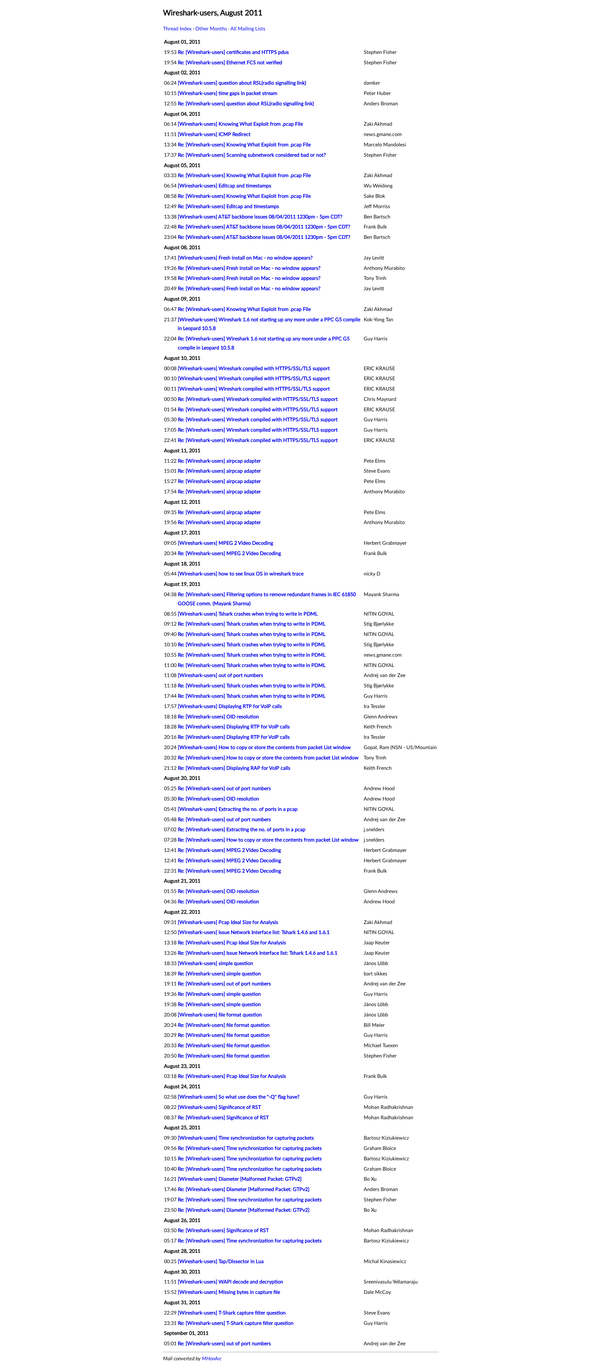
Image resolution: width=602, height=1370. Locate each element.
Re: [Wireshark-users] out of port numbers (224, 788)
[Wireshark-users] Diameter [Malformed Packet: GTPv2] (240, 1179)
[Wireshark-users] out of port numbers (220, 675)
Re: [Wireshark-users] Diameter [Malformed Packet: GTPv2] (243, 1189)
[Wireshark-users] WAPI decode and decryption (230, 1281)
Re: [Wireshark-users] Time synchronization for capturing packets (250, 1148)
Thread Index (177, 28)
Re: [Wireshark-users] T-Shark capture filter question (235, 1323)
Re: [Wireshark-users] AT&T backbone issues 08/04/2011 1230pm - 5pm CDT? (264, 226)
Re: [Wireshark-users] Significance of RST (223, 1117)
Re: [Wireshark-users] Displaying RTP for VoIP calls (234, 726)
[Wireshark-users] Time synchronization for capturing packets (246, 1138)
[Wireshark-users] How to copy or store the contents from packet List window (264, 747)
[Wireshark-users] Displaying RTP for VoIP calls (230, 706)
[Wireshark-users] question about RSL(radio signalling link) (242, 83)
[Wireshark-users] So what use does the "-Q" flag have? (238, 1097)
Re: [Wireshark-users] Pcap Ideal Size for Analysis (232, 942)
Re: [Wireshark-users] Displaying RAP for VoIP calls (234, 768)
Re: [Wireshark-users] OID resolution (218, 716)
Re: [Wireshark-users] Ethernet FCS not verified (230, 62)
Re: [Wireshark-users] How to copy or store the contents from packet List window (268, 757)
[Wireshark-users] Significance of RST (219, 1107)
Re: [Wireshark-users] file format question (224, 1025)
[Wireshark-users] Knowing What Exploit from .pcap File (240, 124)
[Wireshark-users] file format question (220, 1014)
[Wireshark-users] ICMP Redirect (214, 134)
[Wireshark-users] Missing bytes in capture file (229, 1292)
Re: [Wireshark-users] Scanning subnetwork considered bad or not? (252, 155)
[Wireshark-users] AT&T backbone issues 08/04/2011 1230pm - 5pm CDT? (260, 216)
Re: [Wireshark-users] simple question (219, 973)
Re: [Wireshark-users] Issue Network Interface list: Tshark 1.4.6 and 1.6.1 (257, 953)
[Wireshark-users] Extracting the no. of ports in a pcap (238, 809)
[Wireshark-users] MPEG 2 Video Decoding (225, 543)
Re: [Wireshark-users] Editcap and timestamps (228, 206)
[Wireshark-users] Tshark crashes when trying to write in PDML (248, 614)
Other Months (211, 28)
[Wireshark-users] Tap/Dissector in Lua (221, 1261)
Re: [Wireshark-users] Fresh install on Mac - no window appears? (249, 268)
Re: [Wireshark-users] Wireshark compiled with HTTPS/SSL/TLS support (258, 399)
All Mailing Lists (247, 28)
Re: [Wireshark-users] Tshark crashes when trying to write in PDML (251, 624)
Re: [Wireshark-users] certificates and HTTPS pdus (233, 52)
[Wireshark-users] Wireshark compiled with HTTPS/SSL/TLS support (254, 368)
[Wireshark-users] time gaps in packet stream (227, 93)
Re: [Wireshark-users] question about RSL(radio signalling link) (246, 103)
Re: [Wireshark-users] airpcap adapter (219, 461)
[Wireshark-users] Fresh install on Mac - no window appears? (245, 257)
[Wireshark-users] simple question (215, 963)
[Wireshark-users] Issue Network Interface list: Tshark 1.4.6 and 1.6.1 (254, 932)
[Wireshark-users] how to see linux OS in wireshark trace (241, 573)
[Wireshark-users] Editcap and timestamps (224, 185)
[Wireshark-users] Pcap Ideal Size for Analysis (228, 922)
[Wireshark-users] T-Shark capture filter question (232, 1312)
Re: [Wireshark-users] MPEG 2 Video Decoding (229, 553)
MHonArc (212, 1358)
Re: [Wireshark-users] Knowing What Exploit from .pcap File (244, 144)
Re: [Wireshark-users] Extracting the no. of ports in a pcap (241, 829)
